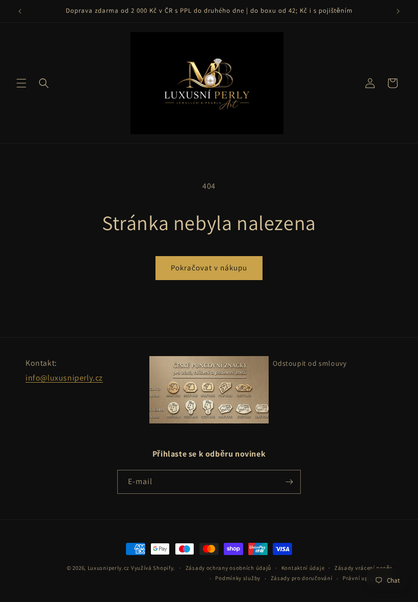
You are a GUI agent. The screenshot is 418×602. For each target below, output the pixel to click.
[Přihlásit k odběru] (289, 482)
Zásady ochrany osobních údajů (228, 567)
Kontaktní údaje (303, 567)
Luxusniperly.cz (109, 567)
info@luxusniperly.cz (64, 377)
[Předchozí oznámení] (20, 11)
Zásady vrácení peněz (363, 567)
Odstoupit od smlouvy (309, 363)
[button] (21, 83)
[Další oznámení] (398, 11)
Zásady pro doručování (302, 578)
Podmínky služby (237, 578)
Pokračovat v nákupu (209, 267)
